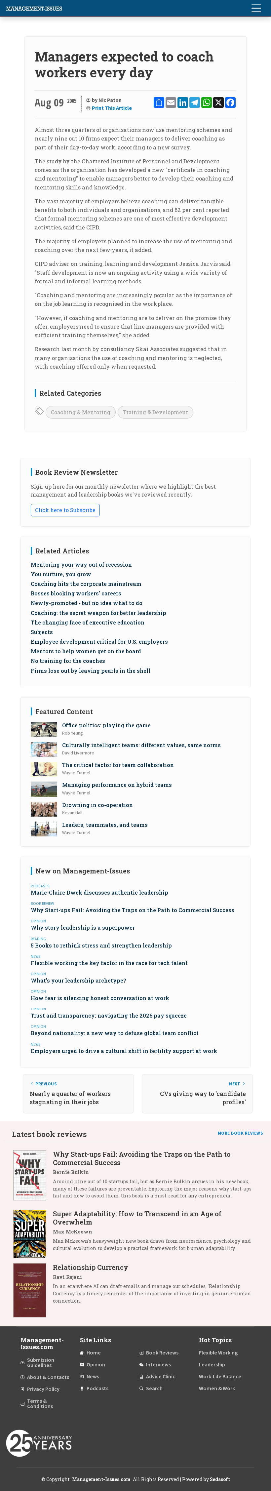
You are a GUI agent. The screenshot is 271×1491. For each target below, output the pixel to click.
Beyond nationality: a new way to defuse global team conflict (115, 1032)
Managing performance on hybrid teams (117, 784)
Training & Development (155, 412)
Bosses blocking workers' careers (76, 593)
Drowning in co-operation (97, 804)
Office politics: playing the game (106, 725)
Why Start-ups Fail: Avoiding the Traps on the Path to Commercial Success (132, 910)
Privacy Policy (43, 1389)
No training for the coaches (68, 660)
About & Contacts (48, 1377)
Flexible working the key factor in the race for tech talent (109, 962)
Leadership (212, 1364)
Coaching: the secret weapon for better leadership (98, 612)
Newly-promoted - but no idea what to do (86, 602)
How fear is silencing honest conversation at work (100, 997)
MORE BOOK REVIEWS (240, 1133)
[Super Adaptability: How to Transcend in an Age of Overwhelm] (33, 1234)
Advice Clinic (160, 1376)
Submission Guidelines (40, 1362)
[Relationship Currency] (33, 1290)
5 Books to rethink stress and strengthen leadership (101, 945)
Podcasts (97, 1388)
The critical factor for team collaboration (118, 764)
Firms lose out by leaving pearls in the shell (90, 670)
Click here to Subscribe (65, 509)
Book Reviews (162, 1352)
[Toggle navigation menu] (256, 8)
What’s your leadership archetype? (78, 980)
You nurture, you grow (61, 574)
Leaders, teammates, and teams (105, 824)
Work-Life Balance (220, 1376)
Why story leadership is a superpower (83, 927)
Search (154, 1388)
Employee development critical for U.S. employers (99, 641)
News (93, 1376)
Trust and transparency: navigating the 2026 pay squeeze (109, 1015)
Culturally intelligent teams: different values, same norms (141, 745)
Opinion (96, 1364)
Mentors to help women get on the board (86, 651)
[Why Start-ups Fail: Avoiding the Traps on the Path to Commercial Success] (33, 1177)
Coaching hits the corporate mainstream (86, 583)
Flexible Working (218, 1352)
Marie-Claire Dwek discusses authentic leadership (99, 892)
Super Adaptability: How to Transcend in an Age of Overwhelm (137, 1217)
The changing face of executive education (87, 622)
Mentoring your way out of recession (81, 564)
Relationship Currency (90, 1267)
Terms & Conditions (40, 1403)
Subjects (42, 631)
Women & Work (217, 1388)
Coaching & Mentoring (80, 412)
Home (94, 1352)
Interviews (158, 1364)
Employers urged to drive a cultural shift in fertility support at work (124, 1050)
